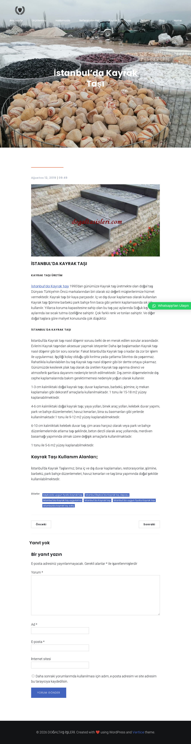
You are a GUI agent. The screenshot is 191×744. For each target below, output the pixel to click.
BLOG (95, 37)
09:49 (63, 178)
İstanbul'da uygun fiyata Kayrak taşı (134, 500)
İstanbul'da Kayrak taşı (97, 500)
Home (178, 20)
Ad (34, 624)
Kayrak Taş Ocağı (120, 20)
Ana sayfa (16, 20)
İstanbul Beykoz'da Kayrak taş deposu (107, 494)
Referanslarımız (89, 20)
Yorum (37, 572)
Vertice (138, 732)
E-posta (38, 642)
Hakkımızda (63, 20)
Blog (162, 20)
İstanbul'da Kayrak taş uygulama (62, 500)
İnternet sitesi (41, 659)
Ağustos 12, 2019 (43, 178)
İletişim (145, 20)
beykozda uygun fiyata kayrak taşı (62, 494)
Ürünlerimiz (39, 20)
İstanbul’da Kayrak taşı (50, 286)
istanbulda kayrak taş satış (58, 505)
